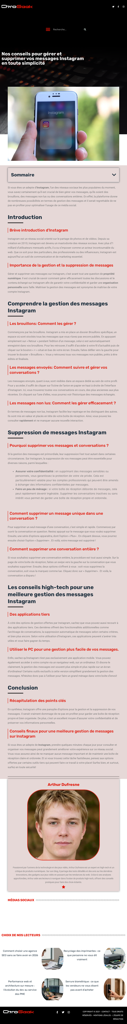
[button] (47, 29)
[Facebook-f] (118, 7)
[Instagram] (123, 7)
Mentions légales (102, 1015)
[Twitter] (113, 7)
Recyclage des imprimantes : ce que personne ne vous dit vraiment (82, 955)
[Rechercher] (85, 29)
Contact (106, 1012)
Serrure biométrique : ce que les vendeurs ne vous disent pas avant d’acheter (82, 985)
